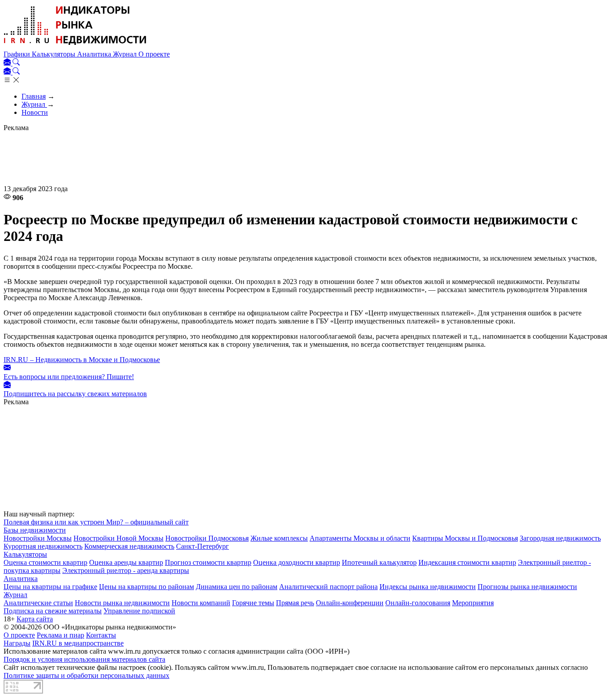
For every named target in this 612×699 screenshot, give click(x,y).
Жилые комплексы (279, 538)
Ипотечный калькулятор (379, 562)
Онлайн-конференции (350, 603)
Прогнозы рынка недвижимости (527, 586)
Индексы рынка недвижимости (427, 586)
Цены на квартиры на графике (50, 586)
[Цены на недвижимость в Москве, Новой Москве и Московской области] (75, 46)
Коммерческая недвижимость (129, 546)
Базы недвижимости (35, 530)
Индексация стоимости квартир (467, 562)
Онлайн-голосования (417, 603)
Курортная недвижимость (43, 546)
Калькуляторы (54, 54)
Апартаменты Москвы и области (360, 538)
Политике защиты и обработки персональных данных (86, 675)
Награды (17, 643)
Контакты (101, 635)
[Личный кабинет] (8, 63)
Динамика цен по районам (236, 586)
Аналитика (95, 54)
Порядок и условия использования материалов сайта (84, 659)
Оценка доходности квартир (296, 562)
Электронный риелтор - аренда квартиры (125, 570)
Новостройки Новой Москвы (118, 538)
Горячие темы (253, 603)
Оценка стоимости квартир (45, 562)
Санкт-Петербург (202, 546)
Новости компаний (201, 603)
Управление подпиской (139, 611)
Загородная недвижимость (560, 538)
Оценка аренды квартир (126, 562)
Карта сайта (35, 619)
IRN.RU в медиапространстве (78, 643)
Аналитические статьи (38, 603)
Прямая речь (295, 603)
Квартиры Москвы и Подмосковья (465, 538)
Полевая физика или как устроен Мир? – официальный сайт (96, 522)
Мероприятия (473, 603)
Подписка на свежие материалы (53, 611)
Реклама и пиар (60, 635)
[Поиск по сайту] (16, 63)
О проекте (154, 54)
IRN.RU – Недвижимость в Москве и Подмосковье (82, 359)
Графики (18, 54)
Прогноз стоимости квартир (208, 562)
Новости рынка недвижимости (122, 603)
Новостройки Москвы (38, 538)
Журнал (125, 54)
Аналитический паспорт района (328, 586)
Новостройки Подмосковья (207, 538)
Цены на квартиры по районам (146, 586)
